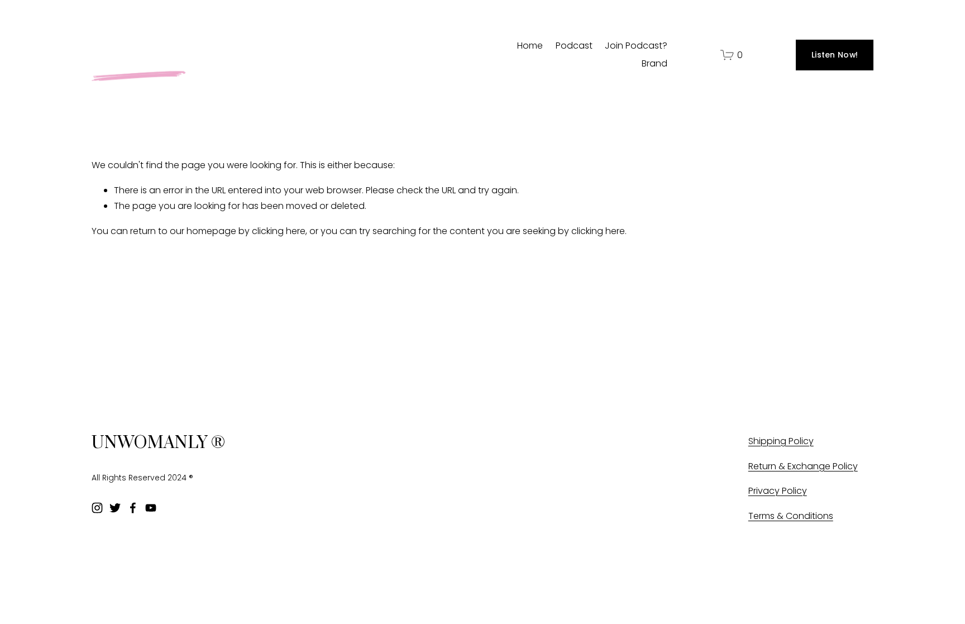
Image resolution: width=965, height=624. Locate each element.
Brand (654, 63)
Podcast (574, 45)
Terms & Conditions (790, 515)
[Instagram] (97, 507)
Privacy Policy (777, 490)
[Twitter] (115, 507)
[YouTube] (150, 507)
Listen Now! (834, 54)
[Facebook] (132, 507)
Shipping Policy (781, 441)
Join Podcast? (636, 45)
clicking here (278, 231)
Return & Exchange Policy (803, 466)
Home (530, 45)
